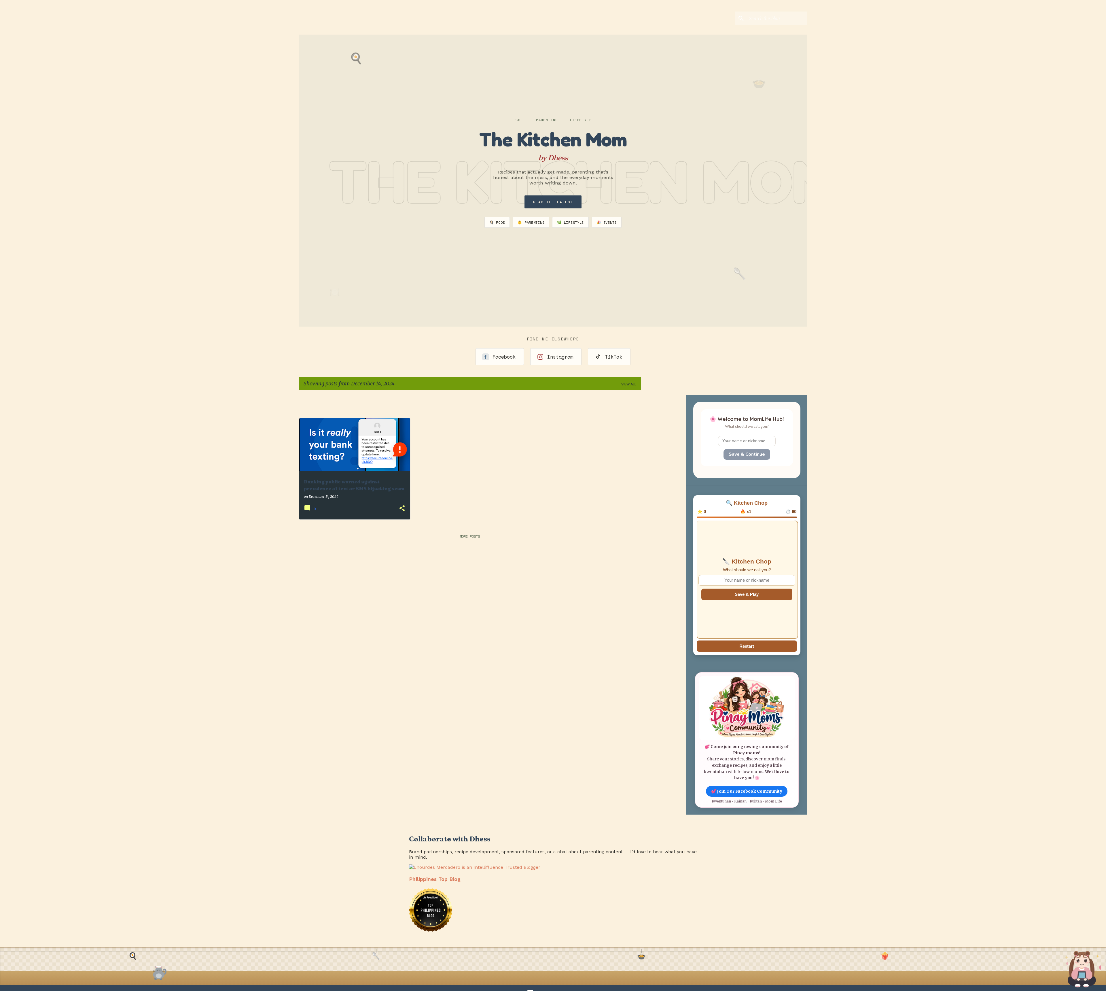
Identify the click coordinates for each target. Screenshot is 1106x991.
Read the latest (553, 202)
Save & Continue (747, 454)
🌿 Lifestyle (570, 222)
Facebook (504, 356)
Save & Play (747, 594)
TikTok (613, 356)
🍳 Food (497, 222)
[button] (402, 509)
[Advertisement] (679, 403)
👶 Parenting (531, 222)
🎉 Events (606, 222)
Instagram (560, 356)
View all (628, 384)
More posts (470, 536)
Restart (746, 646)
